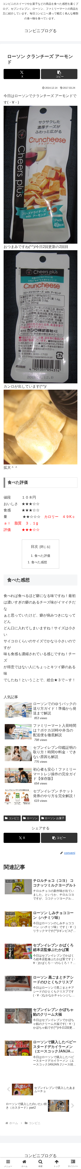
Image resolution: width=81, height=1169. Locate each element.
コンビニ (14, 818)
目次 (34, 546)
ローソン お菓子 (54, 818)
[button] (59, 74)
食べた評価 (42, 555)
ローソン (32, 818)
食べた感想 (39, 562)
